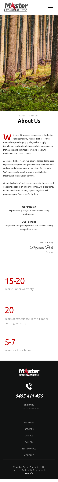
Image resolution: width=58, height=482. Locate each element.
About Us (29, 422)
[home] (15, 7)
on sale (29, 436)
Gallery (29, 442)
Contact (29, 455)
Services (29, 429)
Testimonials (29, 449)
